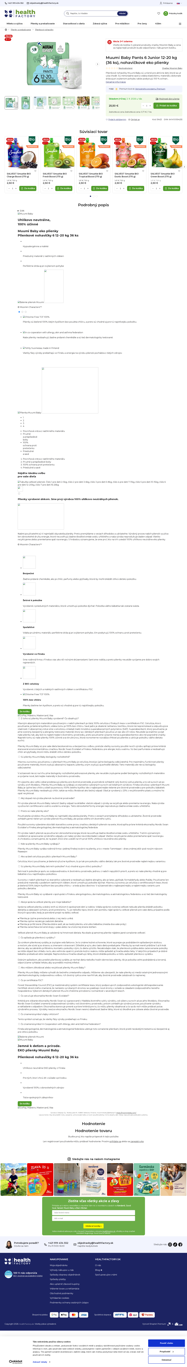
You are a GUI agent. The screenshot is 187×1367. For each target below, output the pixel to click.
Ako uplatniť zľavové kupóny (65, 1284)
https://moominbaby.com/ (126, 1113)
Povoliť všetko (166, 1343)
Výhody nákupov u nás (62, 1270)
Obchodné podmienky (61, 1293)
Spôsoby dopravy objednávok (65, 1274)
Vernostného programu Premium (150, 89)
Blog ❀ (98, 1270)
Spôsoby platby (58, 1279)
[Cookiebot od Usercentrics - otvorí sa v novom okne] (15, 1362)
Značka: (172, 68)
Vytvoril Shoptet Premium (154, 1324)
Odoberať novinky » (93, 1226)
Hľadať (122, 13)
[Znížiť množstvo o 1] (143, 106)
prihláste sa (115, 1141)
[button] (97, 64)
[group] (52, 64)
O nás (98, 1265)
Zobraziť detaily (40, 1362)
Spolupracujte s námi (106, 1274)
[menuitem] (16, 23)
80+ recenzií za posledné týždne (28, 1276)
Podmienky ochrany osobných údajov (69, 1302)
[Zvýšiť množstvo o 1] (150, 106)
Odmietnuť (166, 1360)
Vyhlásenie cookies (59, 1298)
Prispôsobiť (165, 1351)
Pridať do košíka (168, 105)
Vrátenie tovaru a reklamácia (64, 1288)
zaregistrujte (137, 1141)
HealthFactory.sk (108, 1231)
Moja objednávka (58, 1265)
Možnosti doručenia (169, 99)
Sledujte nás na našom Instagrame (96, 1159)
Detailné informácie (116, 82)
